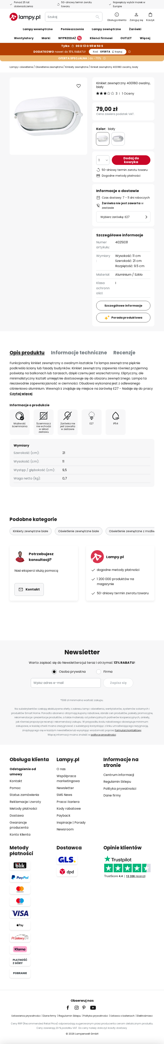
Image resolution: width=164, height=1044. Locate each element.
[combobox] (73, 16)
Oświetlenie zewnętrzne (49, 67)
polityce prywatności (103, 734)
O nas (61, 769)
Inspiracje (64, 822)
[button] (79, 86)
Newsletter (65, 788)
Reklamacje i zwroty (25, 801)
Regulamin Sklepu (117, 781)
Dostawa (17, 815)
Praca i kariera (68, 801)
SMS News (64, 794)
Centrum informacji (118, 775)
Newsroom (65, 829)
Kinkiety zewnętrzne (76, 67)
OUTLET (126, 38)
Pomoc (15, 788)
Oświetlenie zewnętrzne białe (78, 531)
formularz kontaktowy (128, 730)
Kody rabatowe (69, 808)
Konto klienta (20, 834)
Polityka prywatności (119, 788)
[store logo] (25, 17)
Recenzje (124, 352)
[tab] (27, 353)
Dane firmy (112, 795)
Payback (63, 815)
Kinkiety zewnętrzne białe (30, 531)
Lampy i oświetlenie (21, 67)
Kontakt (16, 781)
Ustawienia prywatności (26, 1015)
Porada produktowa (126, 318)
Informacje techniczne (79, 352)
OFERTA (107, 51)
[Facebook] (70, 1007)
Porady (80, 822)
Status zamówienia (24, 794)
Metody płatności (23, 808)
